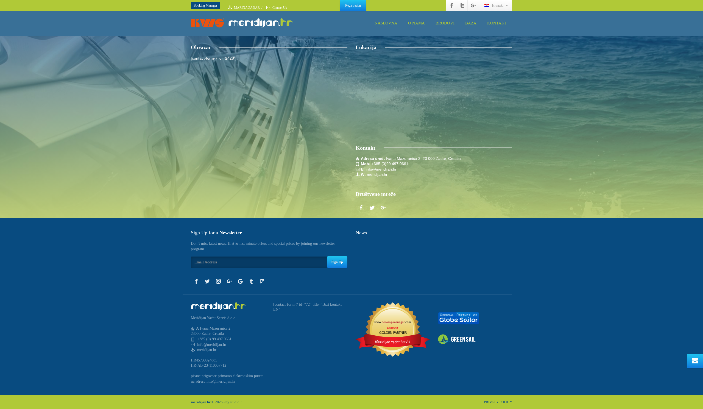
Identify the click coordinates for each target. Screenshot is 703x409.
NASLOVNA (386, 23)
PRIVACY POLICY (498, 402)
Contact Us (279, 8)
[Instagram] (218, 281)
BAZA (470, 23)
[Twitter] (462, 5)
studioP (235, 402)
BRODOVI (445, 23)
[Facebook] (451, 5)
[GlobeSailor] (458, 318)
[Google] (240, 281)
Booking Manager (205, 5)
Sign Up (337, 262)
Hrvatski (497, 5)
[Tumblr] (251, 281)
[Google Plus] (473, 5)
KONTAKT (497, 23)
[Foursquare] (262, 281)
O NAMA (416, 23)
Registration (353, 5)
